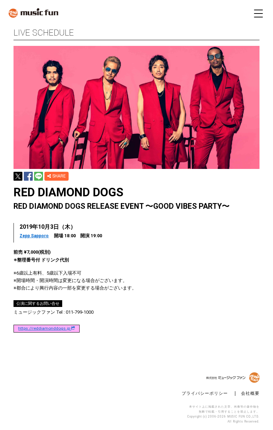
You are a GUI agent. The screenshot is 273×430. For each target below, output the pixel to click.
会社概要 (250, 393)
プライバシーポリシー (205, 393)
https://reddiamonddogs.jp (44, 329)
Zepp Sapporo (34, 236)
